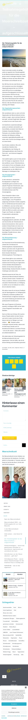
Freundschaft (6, 621)
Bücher (20, 607)
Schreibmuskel (6, 643)
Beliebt (8, 574)
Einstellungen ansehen (14, 712)
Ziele (22, 654)
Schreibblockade (13, 640)
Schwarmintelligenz (16, 649)
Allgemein (17, 347)
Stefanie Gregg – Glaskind (15, 585)
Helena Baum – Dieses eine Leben (7, 380)
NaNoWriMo (19, 635)
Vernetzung (16, 654)
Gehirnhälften (14, 621)
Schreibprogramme (17, 643)
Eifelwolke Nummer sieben (9, 615)
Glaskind (5, 626)
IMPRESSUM (24, 715)
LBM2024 (5, 632)
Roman (5, 640)
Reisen (21, 347)
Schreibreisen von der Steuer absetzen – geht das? (16, 578)
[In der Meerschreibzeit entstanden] (5, 593)
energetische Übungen (8, 618)
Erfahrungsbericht (20, 618)
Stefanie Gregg (6, 651)
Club (15, 610)
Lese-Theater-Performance (16, 632)
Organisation (14, 638)
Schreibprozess (7, 646)
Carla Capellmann (7, 610)
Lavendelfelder (15, 629)
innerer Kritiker (6, 629)
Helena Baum (12, 626)
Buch (15, 607)
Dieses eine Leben (7, 613)
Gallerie (8, 385)
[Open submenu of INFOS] (23, 681)
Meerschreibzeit (8, 456)
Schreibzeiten (6, 649)
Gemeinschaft (19, 624)
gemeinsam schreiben (8, 624)
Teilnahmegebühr (7, 654)
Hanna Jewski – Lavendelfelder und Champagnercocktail (19, 380)
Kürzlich (19, 574)
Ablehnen (14, 708)
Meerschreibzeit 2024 (8, 635)
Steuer (14, 651)
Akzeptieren (14, 704)
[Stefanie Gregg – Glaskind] (5, 586)
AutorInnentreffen (7, 607)
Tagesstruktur (21, 651)
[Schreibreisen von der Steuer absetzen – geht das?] (5, 578)
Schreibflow (21, 640)
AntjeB (5, 347)
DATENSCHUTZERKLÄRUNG (13, 715)
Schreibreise (16, 646)
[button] (26, 687)
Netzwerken (6, 638)
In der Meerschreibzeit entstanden (14, 593)
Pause (20, 638)
